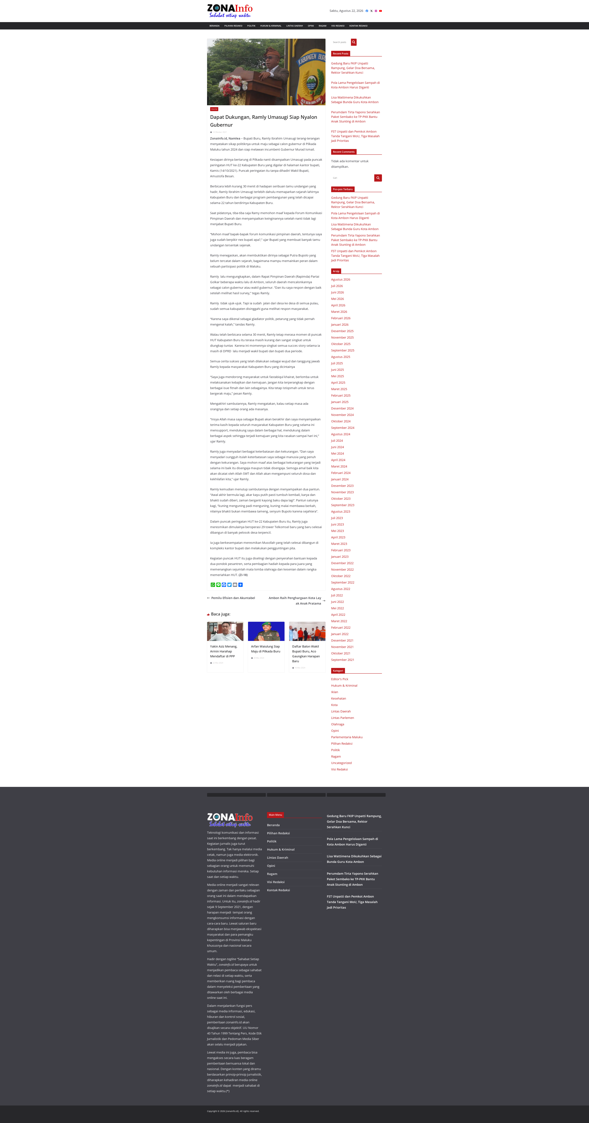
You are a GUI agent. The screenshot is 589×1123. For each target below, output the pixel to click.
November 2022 (342, 569)
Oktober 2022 (340, 576)
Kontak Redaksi (358, 25)
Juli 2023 (337, 518)
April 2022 (338, 615)
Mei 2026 (337, 299)
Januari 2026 (339, 324)
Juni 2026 (337, 292)
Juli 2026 (337, 286)
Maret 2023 (339, 544)
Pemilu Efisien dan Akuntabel (233, 598)
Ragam (322, 25)
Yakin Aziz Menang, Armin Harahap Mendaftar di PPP (223, 651)
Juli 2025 (337, 363)
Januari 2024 (339, 479)
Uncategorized (341, 763)
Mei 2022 (337, 608)
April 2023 (338, 537)
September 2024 (342, 428)
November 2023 (342, 492)
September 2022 (342, 582)
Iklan (334, 692)
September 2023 (342, 505)
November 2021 (342, 647)
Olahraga (337, 724)
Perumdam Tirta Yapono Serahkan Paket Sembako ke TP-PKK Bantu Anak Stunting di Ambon (355, 116)
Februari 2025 (340, 395)
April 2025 (338, 382)
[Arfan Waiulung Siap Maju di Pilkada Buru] (266, 624)
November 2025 (342, 337)
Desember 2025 (342, 331)
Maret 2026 (339, 312)
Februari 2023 (340, 550)
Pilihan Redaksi (233, 25)
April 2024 (338, 460)
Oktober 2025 (340, 344)
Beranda (214, 25)
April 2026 (338, 305)
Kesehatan (338, 698)
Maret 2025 (339, 389)
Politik (251, 25)
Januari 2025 (339, 402)
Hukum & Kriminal (270, 25)
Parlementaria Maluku (347, 737)
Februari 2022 (340, 627)
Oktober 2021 (340, 653)
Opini (311, 25)
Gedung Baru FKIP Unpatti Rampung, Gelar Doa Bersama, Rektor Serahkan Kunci (353, 68)
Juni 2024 (337, 447)
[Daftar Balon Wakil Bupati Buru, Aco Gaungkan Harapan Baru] (307, 624)
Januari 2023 (339, 557)
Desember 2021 (342, 640)
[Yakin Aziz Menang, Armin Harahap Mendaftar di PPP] (225, 624)
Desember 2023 (342, 486)
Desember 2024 (342, 408)
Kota (334, 705)
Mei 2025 (337, 376)
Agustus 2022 (340, 589)
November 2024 (342, 415)
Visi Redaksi (338, 25)
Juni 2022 (337, 602)
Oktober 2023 (340, 499)
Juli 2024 (337, 440)
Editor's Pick (339, 679)
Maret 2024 (339, 466)
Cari (354, 42)
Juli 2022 (337, 595)
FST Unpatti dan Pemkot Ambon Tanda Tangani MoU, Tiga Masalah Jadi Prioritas (355, 136)
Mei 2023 (337, 531)
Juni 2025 (337, 370)
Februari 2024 (340, 473)
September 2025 (342, 350)
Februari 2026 (340, 318)
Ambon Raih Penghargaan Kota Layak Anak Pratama (295, 600)
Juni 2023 (337, 524)
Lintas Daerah (294, 25)
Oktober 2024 (340, 421)
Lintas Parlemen (342, 718)
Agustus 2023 (340, 511)
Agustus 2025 (340, 357)
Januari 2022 (339, 634)
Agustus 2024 (340, 434)
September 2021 (342, 660)
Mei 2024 (337, 453)
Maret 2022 (339, 621)
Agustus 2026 (340, 279)
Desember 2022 (342, 563)
